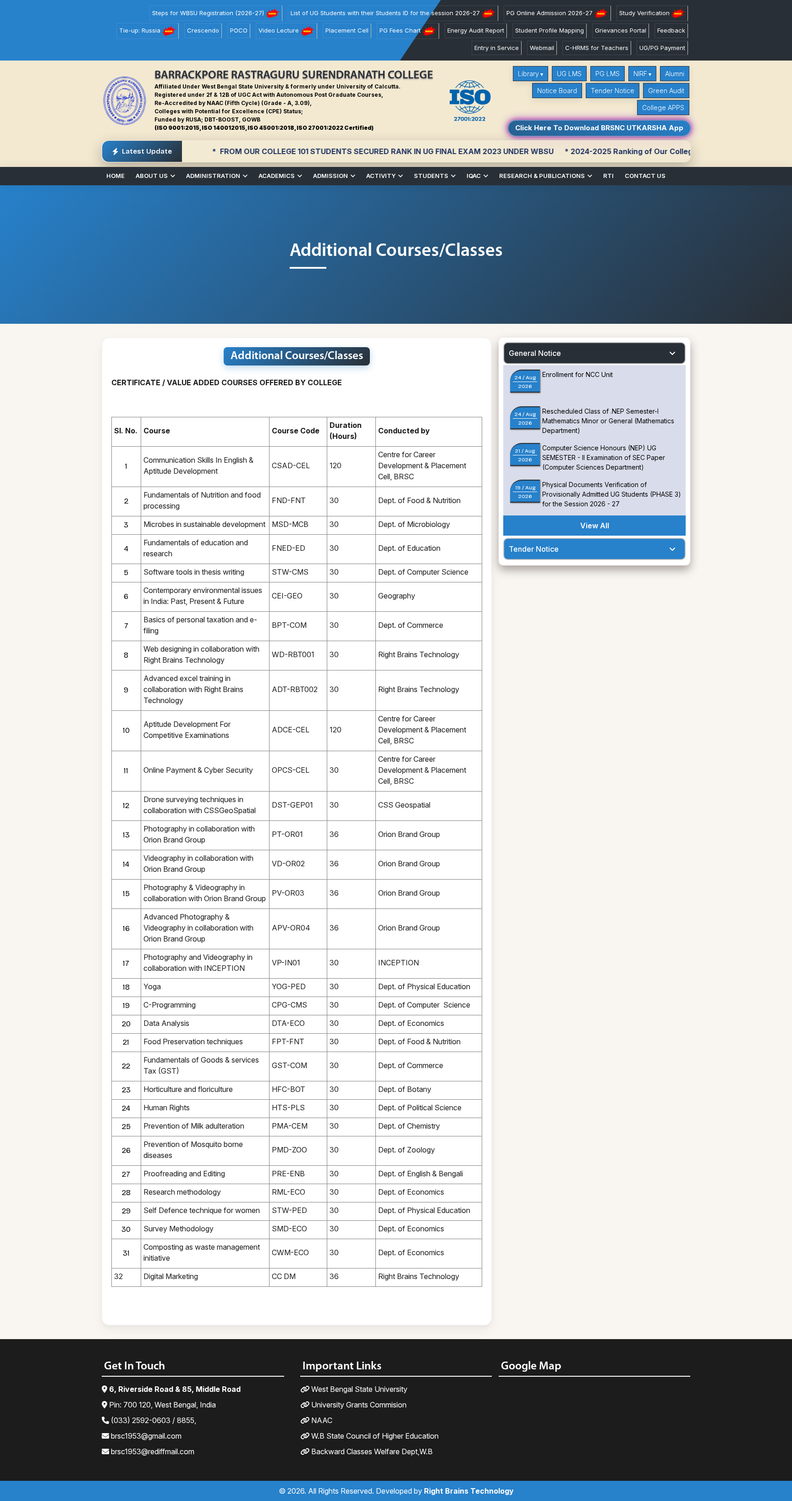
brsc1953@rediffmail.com (151, 1451)
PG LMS (607, 74)
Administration (213, 175)
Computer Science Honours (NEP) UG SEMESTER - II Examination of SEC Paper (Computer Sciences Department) (603, 457)
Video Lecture (279, 30)
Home (115, 175)
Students (431, 175)
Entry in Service (496, 47)
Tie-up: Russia (140, 30)
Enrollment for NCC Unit (577, 374)
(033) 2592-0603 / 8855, (152, 1420)
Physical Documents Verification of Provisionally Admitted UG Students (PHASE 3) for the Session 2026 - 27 (611, 494)
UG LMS (569, 74)
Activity (381, 175)
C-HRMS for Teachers (596, 47)
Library (528, 74)
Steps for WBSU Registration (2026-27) (209, 13)
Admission (330, 175)
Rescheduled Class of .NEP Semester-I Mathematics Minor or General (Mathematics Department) (608, 420)
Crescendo (203, 30)
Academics (276, 175)
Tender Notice (612, 90)
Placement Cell (346, 30)
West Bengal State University (358, 1389)
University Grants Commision (358, 1404)
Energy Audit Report (475, 30)
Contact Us (645, 175)
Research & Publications (542, 175)
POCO (239, 30)
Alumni (674, 74)
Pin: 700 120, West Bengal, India (161, 1404)
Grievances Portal (620, 30)
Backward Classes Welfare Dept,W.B (371, 1451)
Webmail (542, 47)
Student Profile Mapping (549, 30)
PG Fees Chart (401, 30)
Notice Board (557, 90)
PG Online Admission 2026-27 (550, 13)
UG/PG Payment (662, 47)
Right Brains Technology (469, 1490)
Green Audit (666, 90)
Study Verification (645, 13)
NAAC (320, 1420)
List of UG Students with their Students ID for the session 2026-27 (386, 13)
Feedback (671, 30)
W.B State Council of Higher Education (374, 1435)
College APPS (663, 107)
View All (594, 525)
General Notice (535, 353)
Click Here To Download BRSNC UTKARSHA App (599, 127)
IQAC (474, 175)
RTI (608, 175)
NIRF (640, 74)
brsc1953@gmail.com (145, 1435)
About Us (152, 175)
